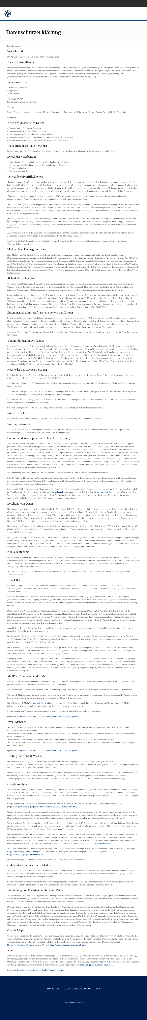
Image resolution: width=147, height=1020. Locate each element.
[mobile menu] (142, 13)
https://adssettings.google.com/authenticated (68, 945)
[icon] (141, 3)
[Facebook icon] (137, 3)
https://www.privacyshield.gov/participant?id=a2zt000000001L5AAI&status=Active (42, 807)
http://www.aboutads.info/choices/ (60, 492)
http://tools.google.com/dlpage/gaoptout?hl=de (92, 843)
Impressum (11, 117)
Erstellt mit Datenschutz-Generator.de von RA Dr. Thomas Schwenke (35, 970)
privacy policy (32, 730)
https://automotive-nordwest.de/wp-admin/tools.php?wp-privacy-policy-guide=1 (46, 716)
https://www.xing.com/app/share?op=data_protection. (91, 965)
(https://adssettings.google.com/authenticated (25, 854)
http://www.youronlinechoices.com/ (104, 492)
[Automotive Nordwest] (7, 13)
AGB (98, 989)
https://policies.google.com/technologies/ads (26, 851)
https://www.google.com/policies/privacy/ (24, 945)
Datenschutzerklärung (77, 989)
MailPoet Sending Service (47, 703)
